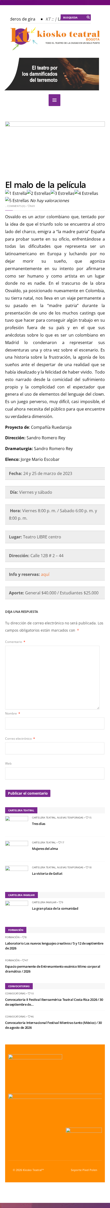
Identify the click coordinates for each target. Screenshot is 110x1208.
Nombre (12, 713)
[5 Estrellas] (17, 200)
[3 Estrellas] (62, 193)
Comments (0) (16, 206)
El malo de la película (45, 185)
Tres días (38, 823)
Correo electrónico (20, 738)
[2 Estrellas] (39, 193)
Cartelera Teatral (44, 817)
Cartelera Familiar (44, 902)
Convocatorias (15, 993)
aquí (45, 574)
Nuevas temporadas (70, 817)
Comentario (15, 642)
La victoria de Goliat (47, 873)
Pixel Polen (89, 1170)
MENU (54, 100)
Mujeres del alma (45, 848)
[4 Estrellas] (86, 193)
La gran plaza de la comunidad (55, 908)
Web (8, 763)
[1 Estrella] (16, 193)
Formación (12, 937)
